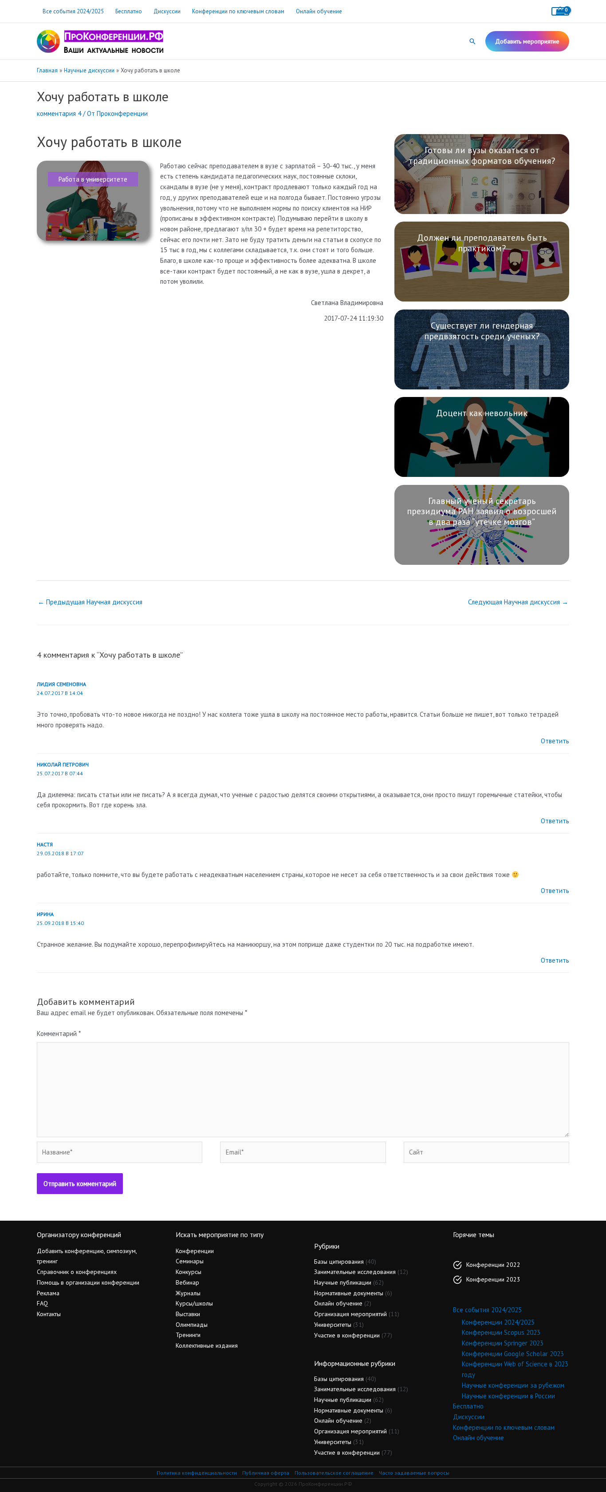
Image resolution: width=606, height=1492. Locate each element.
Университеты (332, 1325)
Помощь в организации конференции (88, 1282)
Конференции (195, 1251)
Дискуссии (167, 11)
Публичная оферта (265, 1472)
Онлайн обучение (319, 11)
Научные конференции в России (508, 1396)
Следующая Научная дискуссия (518, 602)
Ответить (555, 741)
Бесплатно (128, 11)
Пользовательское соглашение (334, 1472)
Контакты (49, 1314)
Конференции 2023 (493, 1279)
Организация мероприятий (350, 1314)
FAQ (42, 1303)
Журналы (188, 1293)
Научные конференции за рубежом (513, 1385)
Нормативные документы (348, 1293)
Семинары (190, 1261)
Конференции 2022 (493, 1265)
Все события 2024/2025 (73, 11)
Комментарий (59, 1033)
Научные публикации (342, 1282)
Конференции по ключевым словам (238, 11)
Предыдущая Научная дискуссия (90, 602)
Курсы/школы (194, 1303)
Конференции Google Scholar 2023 (513, 1353)
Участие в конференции (347, 1335)
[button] (472, 41)
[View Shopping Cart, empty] (560, 11)
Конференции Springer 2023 (502, 1343)
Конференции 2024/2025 (498, 1322)
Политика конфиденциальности (197, 1472)
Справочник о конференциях (77, 1272)
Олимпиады (192, 1325)
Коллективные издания (207, 1345)
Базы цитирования (339, 1262)
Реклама (48, 1293)
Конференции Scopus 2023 (501, 1332)
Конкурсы (188, 1272)
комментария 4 (59, 113)
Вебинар (187, 1282)
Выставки (188, 1314)
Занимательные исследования (355, 1272)
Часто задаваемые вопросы (414, 1472)
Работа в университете (93, 179)
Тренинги (188, 1335)
